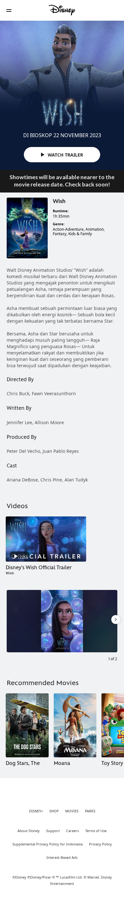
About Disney (28, 831)
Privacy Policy (100, 844)
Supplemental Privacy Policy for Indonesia (47, 844)
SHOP (54, 811)
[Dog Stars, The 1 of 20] (27, 725)
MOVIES (72, 811)
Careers (72, 831)
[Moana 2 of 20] (75, 725)
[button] (9, 10)
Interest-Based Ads (62, 857)
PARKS (90, 811)
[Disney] (62, 10)
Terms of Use (96, 831)
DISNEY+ (36, 811)
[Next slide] (112, 621)
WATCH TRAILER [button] (64, 155)
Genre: (59, 224)
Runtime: (61, 211)
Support (53, 831)
